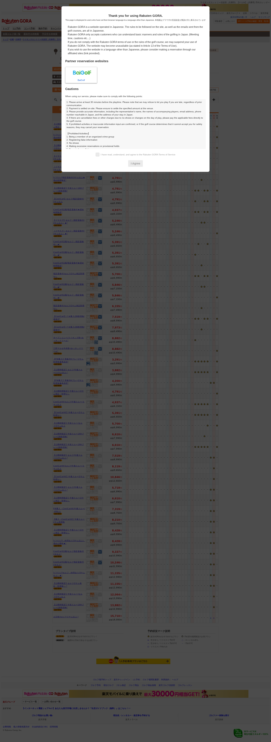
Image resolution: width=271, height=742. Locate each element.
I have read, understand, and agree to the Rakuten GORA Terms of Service (138, 154)
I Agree (135, 163)
